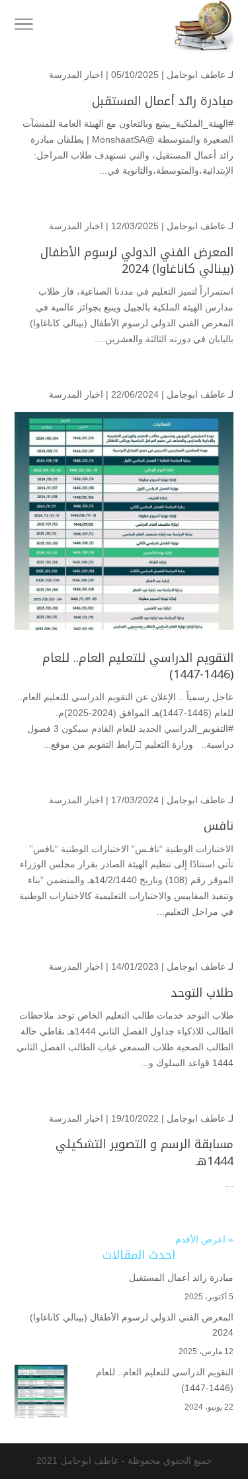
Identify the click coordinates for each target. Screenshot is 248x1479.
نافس (218, 825)
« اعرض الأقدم (204, 1239)
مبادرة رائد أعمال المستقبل (162, 101)
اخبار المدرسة (76, 74)
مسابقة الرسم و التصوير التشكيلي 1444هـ (144, 1152)
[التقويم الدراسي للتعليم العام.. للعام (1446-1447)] (41, 1393)
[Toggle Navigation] (24, 26)
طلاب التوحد (202, 993)
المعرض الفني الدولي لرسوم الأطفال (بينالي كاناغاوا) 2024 (136, 260)
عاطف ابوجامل (196, 74)
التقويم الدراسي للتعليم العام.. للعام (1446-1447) (137, 666)
